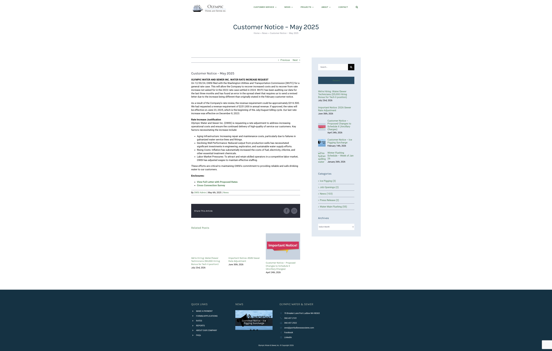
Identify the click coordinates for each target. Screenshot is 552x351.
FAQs (198, 335)
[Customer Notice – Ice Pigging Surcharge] (322, 140)
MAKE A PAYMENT (204, 311)
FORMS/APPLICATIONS (206, 316)
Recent (336, 80)
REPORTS (200, 325)
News (226, 192)
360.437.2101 (290, 318)
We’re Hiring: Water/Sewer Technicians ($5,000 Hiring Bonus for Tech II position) (205, 261)
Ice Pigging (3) (328, 180)
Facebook (288, 332)
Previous (285, 60)
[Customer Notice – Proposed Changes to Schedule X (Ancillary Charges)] (322, 124)
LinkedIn (288, 337)
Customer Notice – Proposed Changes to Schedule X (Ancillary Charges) (283, 246)
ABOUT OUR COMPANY (206, 330)
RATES (199, 321)
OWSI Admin (200, 192)
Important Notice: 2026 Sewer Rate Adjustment (334, 109)
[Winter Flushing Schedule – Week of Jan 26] (322, 153)
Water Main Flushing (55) (333, 206)
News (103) (326, 193)
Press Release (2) (329, 200)
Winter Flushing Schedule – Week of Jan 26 (340, 155)
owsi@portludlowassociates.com (299, 328)
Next (295, 60)
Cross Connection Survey (211, 185)
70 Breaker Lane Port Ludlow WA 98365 (302, 313)
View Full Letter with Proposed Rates (217, 181)
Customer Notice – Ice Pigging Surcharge (339, 141)
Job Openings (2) (329, 187)
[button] (357, 7)
